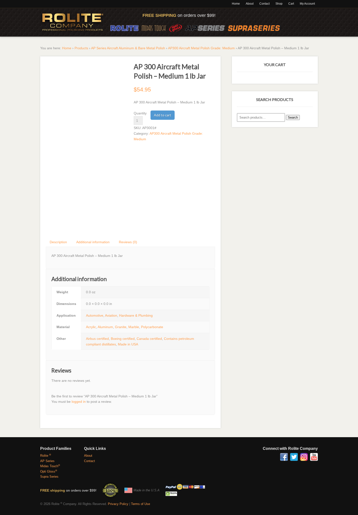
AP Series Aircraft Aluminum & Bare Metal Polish (128, 48)
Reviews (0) (128, 242)
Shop (279, 3)
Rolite (124, 28)
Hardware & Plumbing (136, 315)
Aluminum (105, 327)
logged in (79, 402)
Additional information (93, 242)
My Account (307, 3)
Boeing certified (123, 339)
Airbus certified (97, 339)
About (250, 3)
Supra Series (49, 476)
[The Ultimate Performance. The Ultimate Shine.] (72, 22)
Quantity (140, 113)
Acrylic (91, 327)
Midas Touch (154, 28)
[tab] (58, 242)
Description (58, 242)
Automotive (94, 315)
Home (236, 3)
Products (81, 48)
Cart (291, 3)
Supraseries (254, 28)
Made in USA (128, 344)
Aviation (111, 315)
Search (293, 117)
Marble (133, 327)
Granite (120, 327)
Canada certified (149, 339)
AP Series (205, 28)
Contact (264, 3)
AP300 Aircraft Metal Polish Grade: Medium (201, 48)
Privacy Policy (118, 504)
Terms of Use (140, 504)
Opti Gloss (175, 28)
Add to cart (162, 115)
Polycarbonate (152, 327)
